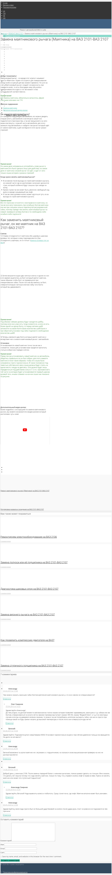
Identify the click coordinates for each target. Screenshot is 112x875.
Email (3, 848)
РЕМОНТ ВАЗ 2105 (13, 45)
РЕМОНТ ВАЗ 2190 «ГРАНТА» (17, 102)
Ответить (7, 699)
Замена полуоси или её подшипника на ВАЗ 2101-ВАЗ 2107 (34, 562)
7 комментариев (6, 47)
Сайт (2, 852)
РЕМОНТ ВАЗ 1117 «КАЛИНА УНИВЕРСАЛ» (22, 74)
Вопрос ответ (8, 5)
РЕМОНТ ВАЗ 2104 (13, 43)
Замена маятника (10, 108)
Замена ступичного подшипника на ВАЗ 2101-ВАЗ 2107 (32, 665)
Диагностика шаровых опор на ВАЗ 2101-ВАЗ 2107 (29, 588)
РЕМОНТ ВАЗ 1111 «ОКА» (15, 106)
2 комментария (6, 541)
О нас (5, 3)
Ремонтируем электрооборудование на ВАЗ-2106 (29, 536)
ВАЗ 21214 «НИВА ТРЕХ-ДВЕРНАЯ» (19, 95)
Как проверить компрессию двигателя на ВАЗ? (27, 640)
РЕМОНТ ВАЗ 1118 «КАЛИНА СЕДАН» (20, 77)
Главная (4, 33)
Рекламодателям (9, 7)
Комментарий (6, 840)
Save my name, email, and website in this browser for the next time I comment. (32, 856)
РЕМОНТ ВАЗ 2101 (13, 36)
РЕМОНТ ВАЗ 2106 (13, 47)
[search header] (4, 113)
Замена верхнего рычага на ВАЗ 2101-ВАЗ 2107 (28, 614)
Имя (2, 844)
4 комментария (6, 670)
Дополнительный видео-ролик (15, 110)
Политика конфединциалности (15, 872)
